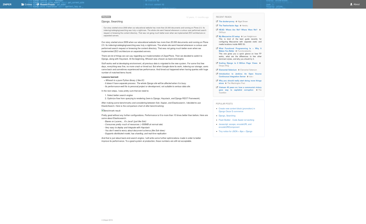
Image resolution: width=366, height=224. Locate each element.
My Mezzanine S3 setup (229, 36)
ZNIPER (7, 4)
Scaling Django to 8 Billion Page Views (238, 63)
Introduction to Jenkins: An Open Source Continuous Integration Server (240, 75)
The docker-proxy (226, 21)
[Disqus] (155, 181)
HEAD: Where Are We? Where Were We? (238, 29)
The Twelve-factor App (228, 25)
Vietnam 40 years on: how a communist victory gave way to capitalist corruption (240, 88)
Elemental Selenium (228, 69)
